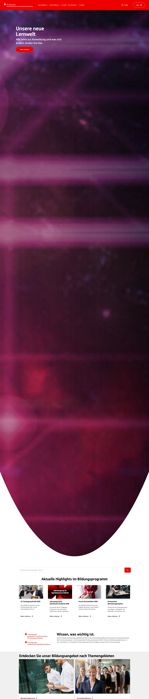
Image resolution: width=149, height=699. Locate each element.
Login (137, 5)
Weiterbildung (54, 5)
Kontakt (81, 5)
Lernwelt (64, 5)
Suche (126, 5)
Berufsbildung (42, 5)
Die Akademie (72, 5)
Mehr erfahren (24, 49)
